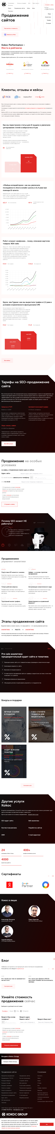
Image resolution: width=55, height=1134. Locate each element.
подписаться (20, 968)
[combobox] (31, 477)
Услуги (9, 8)
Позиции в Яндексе (6, 1080)
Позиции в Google (5, 1083)
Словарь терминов (42, 1088)
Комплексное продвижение (8, 1095)
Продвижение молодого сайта (8, 1092)
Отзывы (39, 1083)
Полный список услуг (33, 814)
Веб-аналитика (23, 1083)
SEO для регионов (5, 1100)
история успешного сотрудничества (35, 108)
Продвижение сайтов (19, 8)
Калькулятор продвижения (7, 1075)
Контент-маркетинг (24, 1092)
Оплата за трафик (5, 1088)
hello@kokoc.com (18, 1109)
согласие (4, 491)
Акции (39, 1080)
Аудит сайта (4, 1097)
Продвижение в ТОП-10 (7, 1078)
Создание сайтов (23, 1080)
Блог (29, 3)
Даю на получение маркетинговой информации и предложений (10, 496)
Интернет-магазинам (6, 1085)
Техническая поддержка (25, 1088)
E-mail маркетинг (23, 1095)
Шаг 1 (49, 648)
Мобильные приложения (25, 1090)
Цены (33, 8)
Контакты (10, 5)
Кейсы (28, 8)
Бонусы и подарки (21, 3)
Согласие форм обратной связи (45, 1101)
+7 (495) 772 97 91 (49, 9)
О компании (11, 3)
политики (17, 487)
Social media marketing (24, 1085)
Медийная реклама (24, 1097)
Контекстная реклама (24, 1078)
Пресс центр (36, 3)
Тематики (10, 11)
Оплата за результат (6, 1090)
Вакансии (40, 1090)
